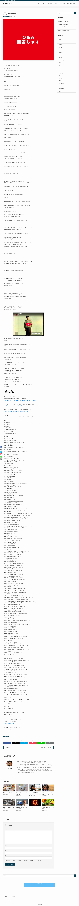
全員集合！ (61, 67)
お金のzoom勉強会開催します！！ (64, 24)
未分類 (60, 75)
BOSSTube (61, 42)
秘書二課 (60, 78)
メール (7, 850)
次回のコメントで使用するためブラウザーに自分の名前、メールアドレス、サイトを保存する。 (24, 860)
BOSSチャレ (6, 16)
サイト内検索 (72, 3)
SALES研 (60, 52)
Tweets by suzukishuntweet (10, 900)
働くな (60, 65)
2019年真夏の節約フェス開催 (63, 30)
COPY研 (60, 47)
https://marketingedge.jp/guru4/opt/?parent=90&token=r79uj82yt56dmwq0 (20, 400)
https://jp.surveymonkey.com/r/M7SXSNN (13, 729)
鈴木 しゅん (9, 768)
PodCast (60, 49)
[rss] (73, 0)
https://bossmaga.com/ (9, 716)
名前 (6, 845)
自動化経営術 (61, 88)
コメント (7, 829)
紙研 (60, 80)
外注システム (61, 73)
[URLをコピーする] (50, 743)
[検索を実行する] (75, 13)
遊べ (60, 91)
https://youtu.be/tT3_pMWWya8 (11, 77)
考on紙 (60, 85)
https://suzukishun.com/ (9, 723)
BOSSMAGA (7, 3)
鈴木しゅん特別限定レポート (63, 26)
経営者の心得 (61, 83)
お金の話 (60, 57)
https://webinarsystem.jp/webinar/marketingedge (14, 405)
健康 (60, 62)
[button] (7, 743)
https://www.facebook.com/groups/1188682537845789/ (16, 411)
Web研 (60, 55)
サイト (6, 855)
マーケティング (62, 60)
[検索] (75, 0)
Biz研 (60, 39)
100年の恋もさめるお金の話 (63, 21)
